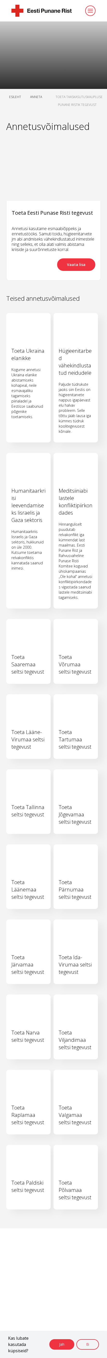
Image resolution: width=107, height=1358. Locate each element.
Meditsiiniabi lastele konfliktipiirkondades (75, 501)
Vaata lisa (76, 264)
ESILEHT (15, 97)
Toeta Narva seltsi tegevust (27, 1036)
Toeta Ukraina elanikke (27, 354)
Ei (87, 1344)
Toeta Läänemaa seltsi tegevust (27, 889)
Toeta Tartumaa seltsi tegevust (75, 739)
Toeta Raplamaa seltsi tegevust (27, 1115)
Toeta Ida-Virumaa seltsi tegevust (75, 964)
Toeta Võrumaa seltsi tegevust (75, 664)
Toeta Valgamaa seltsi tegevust (75, 1115)
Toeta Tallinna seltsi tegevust (27, 811)
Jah (61, 1344)
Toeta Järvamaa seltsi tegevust (27, 964)
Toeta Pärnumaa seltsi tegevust (75, 889)
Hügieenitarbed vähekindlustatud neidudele (75, 361)
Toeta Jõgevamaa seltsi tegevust (75, 814)
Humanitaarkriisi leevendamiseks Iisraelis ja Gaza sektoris (28, 505)
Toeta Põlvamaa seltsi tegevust (75, 1190)
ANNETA (36, 97)
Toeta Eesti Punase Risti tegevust (52, 212)
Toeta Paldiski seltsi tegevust (27, 1186)
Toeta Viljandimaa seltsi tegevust (75, 1040)
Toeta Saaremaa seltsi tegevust (27, 664)
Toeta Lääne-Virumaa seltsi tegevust (27, 739)
